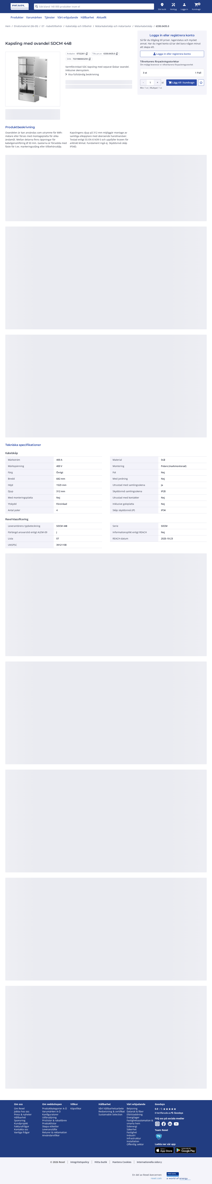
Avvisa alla (118, 228)
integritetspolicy (110, 173)
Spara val (69, 228)
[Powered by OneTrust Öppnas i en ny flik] (146, 238)
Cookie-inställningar (72, 214)
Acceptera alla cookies (143, 228)
